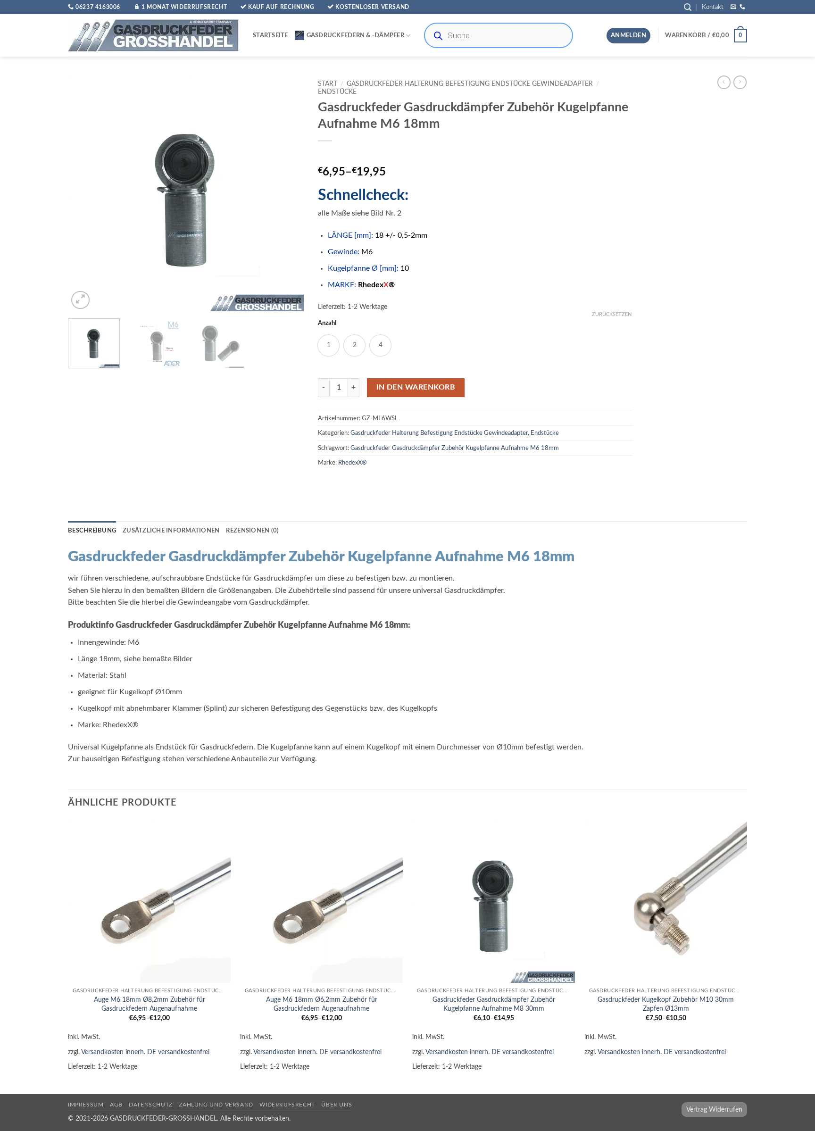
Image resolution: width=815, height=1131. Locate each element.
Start (327, 84)
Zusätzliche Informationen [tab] (171, 530)
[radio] (328, 345)
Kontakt (713, 7)
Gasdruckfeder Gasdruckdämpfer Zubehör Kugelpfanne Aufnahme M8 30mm (493, 1004)
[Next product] (724, 82)
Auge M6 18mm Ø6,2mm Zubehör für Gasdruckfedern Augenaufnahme (321, 1004)
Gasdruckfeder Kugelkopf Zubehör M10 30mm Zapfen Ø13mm (666, 1004)
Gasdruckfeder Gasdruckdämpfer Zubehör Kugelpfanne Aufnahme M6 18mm (454, 448)
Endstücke (337, 92)
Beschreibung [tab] (92, 530)
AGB (116, 1104)
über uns (336, 1104)
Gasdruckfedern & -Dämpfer (355, 35)
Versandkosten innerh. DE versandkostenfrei (145, 1052)
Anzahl (327, 323)
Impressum (86, 1104)
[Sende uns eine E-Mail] (733, 7)
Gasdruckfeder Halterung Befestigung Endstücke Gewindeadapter (470, 84)
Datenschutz (151, 1104)
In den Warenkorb (415, 387)
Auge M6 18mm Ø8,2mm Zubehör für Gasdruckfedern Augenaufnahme (149, 1004)
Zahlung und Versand (216, 1104)
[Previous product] (740, 82)
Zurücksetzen (612, 314)
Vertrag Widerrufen (714, 1109)
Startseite (270, 35)
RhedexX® (352, 463)
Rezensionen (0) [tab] (252, 530)
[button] (687, 7)
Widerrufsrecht (287, 1104)
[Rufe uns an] (742, 7)
